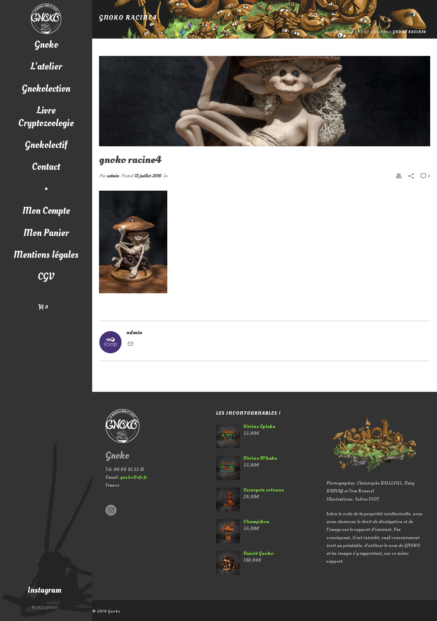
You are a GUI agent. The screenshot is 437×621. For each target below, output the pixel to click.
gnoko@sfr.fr (133, 477)
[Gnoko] (46, 18)
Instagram (44, 590)
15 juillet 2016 (147, 176)
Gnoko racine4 (371, 32)
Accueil (342, 32)
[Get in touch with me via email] (130, 345)
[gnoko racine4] (264, 101)
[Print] (398, 175)
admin (113, 176)
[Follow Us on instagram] (110, 511)
